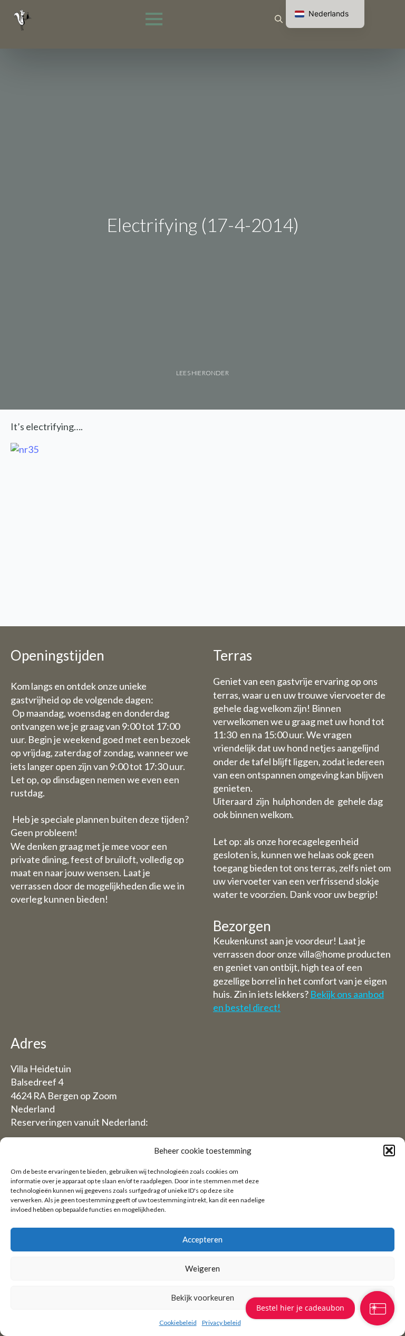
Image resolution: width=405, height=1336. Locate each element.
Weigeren (202, 1268)
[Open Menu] (154, 19)
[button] (389, 1150)
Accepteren (202, 1239)
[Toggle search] (279, 19)
